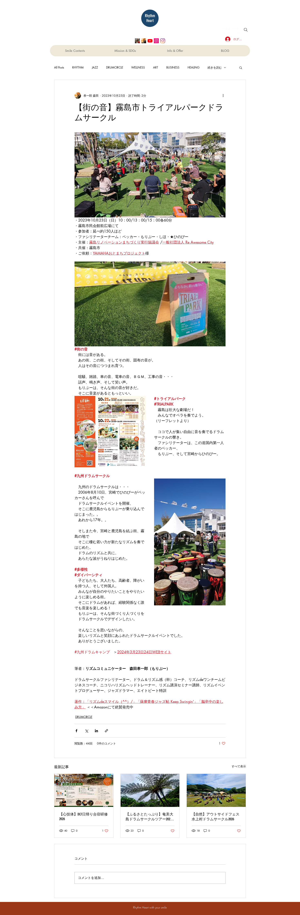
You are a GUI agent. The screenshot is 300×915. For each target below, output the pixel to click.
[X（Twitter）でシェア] (86, 731)
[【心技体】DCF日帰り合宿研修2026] (83, 790)
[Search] (245, 29)
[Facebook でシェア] (76, 731)
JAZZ (95, 67)
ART (155, 67)
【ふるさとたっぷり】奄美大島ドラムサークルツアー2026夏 (149, 817)
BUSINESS (172, 67)
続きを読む (215, 67)
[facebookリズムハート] (137, 40)
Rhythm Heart (150, 18)
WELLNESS (138, 67)
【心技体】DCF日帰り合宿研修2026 (83, 816)
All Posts (59, 67)
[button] (241, 67)
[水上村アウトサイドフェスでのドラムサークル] (216, 790)
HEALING (193, 67)
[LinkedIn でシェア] (96, 731)
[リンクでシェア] (106, 731)
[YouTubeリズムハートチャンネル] (150, 40)
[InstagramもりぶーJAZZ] (156, 40)
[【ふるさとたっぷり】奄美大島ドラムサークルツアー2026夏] (150, 790)
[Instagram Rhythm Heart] (162, 40)
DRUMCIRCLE (114, 67)
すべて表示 (239, 766)
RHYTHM (78, 67)
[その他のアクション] (223, 95)
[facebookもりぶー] (143, 40)
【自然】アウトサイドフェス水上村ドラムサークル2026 (215, 816)
